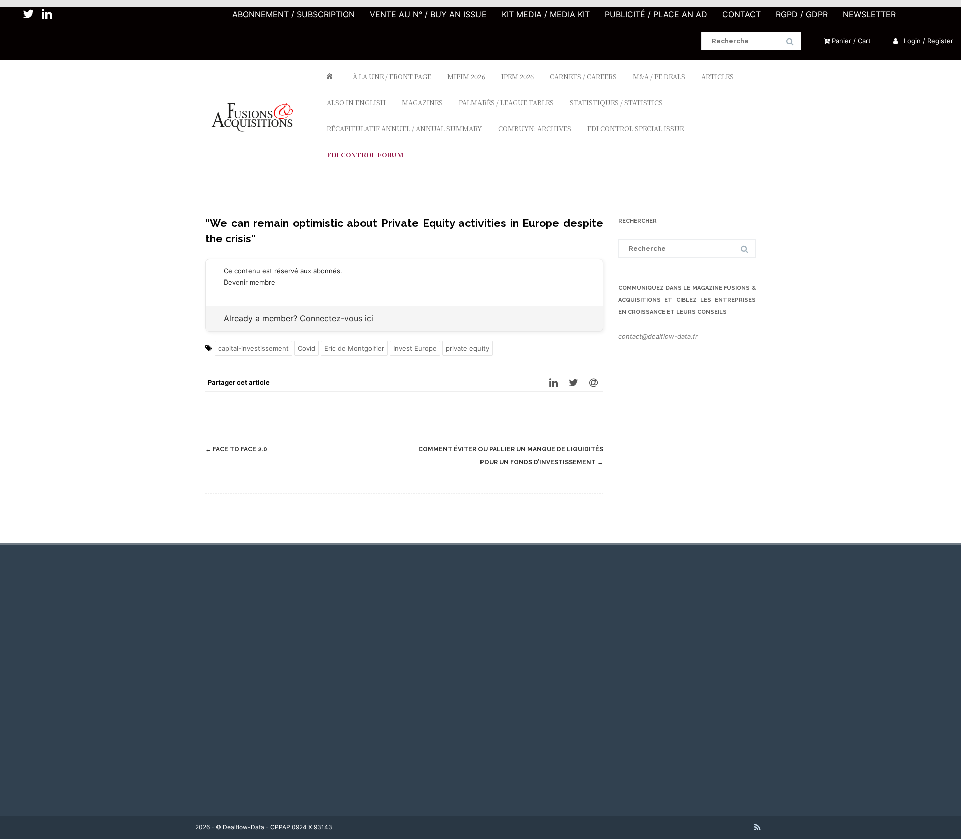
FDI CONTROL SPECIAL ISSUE (635, 128)
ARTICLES (717, 76)
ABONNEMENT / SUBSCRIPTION (293, 14)
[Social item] (28, 14)
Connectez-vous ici (336, 318)
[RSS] (757, 827)
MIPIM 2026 (466, 76)
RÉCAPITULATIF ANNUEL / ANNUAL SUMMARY (404, 128)
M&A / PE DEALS (659, 76)
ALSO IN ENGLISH (356, 102)
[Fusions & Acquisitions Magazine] (257, 150)
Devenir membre (249, 282)
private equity (467, 348)
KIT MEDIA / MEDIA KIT (546, 14)
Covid (306, 348)
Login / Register (927, 41)
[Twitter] (573, 382)
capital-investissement (253, 348)
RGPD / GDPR (802, 14)
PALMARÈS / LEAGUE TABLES (506, 102)
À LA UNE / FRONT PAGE (392, 76)
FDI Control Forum (365, 154)
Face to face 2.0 (236, 449)
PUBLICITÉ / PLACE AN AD (656, 14)
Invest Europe (415, 348)
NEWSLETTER (869, 14)
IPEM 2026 (517, 76)
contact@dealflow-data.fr (658, 336)
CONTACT (741, 14)
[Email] (593, 382)
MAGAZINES (422, 102)
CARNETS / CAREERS (583, 76)
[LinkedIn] (553, 382)
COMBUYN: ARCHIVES (534, 128)
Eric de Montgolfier (354, 348)
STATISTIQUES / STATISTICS (616, 102)
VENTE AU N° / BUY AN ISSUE (428, 14)
